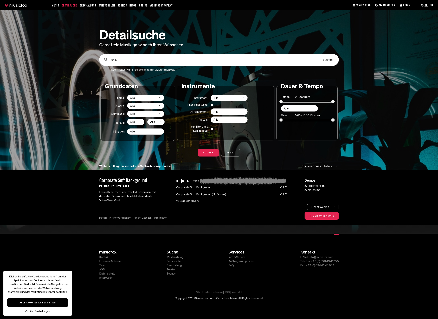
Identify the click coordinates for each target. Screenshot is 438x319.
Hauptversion (316, 185)
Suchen (328, 59)
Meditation (163, 69)
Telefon (171, 269)
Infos (132, 5)
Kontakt (104, 257)
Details (103, 217)
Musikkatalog (175, 257)
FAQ (231, 265)
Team (102, 265)
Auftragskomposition (241, 261)
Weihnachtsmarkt (161, 5)
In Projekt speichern (120, 217)
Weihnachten (147, 69)
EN (431, 5)
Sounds (122, 5)
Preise (143, 5)
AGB (102, 269)
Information (160, 217)
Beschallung (88, 5)
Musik (55, 5)
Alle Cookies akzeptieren (38, 302)
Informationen (214, 292)
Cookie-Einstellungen (37, 311)
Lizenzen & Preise (110, 261)
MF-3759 (132, 69)
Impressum (106, 277)
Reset (231, 152)
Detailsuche (69, 5)
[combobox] (145, 98)
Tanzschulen (107, 5)
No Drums (314, 189)
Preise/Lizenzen (143, 217)
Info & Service (237, 257)
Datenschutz (107, 273)
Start (199, 292)
